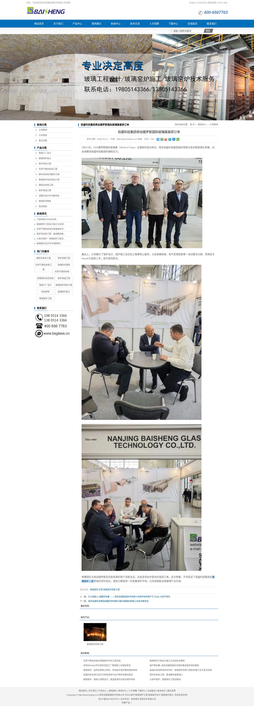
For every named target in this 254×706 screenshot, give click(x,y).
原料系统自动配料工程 (49, 174)
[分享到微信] (177, 139)
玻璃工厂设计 (45, 153)
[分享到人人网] (173, 139)
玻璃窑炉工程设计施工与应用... (51, 224)
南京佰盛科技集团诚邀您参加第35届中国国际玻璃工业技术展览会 (118, 601)
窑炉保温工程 (45, 190)
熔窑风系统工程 (46, 185)
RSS (220, 3)
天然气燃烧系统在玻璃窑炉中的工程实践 (102, 661)
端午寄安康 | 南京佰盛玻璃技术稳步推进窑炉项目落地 (174, 665)
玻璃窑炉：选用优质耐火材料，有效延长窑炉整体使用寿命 (110, 670)
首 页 (192, 124)
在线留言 (192, 23)
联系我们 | (162, 691)
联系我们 (212, 23)
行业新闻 (43, 135)
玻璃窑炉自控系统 (45, 278)
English (192, 3)
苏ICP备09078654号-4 (109, 699)
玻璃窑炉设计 (154, 695)
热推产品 (126, 703)
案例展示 (96, 23)
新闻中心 (116, 23)
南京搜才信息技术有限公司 (143, 699)
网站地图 (212, 3)
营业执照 (171, 691)
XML (225, 3)
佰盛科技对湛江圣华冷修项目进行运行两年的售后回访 (108, 675)
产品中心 (77, 23)
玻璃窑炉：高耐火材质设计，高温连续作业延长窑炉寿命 (109, 679)
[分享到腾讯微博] (169, 139)
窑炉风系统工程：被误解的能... (51, 234)
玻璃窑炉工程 (45, 298)
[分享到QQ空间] (162, 139)
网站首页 (39, 23)
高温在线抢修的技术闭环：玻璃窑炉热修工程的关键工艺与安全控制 (181, 670)
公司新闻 (43, 130)
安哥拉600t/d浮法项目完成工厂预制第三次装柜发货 (107, 665)
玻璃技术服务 (45, 201)
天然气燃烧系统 (62, 271)
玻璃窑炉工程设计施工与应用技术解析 (167, 661)
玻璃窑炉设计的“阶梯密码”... (49, 243)
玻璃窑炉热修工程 (64, 285)
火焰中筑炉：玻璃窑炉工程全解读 (165, 679)
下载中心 (173, 23)
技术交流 (135, 23)
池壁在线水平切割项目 (49, 196)
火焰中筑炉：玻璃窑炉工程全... (51, 239)
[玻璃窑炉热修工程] (95, 632)
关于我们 (58, 23)
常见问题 (43, 140)
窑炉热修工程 (45, 164)
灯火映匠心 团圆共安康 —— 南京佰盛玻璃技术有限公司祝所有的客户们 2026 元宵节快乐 (129, 597)
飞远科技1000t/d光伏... (47, 219)
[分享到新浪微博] (165, 139)
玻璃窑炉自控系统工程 (49, 180)
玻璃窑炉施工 (45, 158)
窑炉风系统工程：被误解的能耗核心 (166, 675)
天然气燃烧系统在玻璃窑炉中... (51, 229)
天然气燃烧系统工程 (48, 169)
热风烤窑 (43, 206)
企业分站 (202, 3)
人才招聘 (154, 23)
